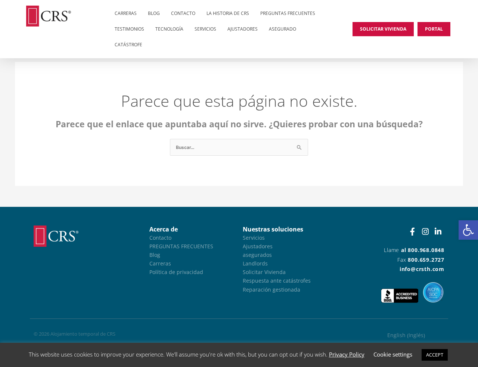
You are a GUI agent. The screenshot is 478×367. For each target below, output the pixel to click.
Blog (154, 13)
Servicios (205, 29)
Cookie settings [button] (392, 354)
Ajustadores (242, 29)
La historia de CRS (228, 13)
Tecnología (169, 29)
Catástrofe (128, 44)
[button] (468, 230)
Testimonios (129, 29)
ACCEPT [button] (434, 354)
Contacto (183, 13)
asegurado (282, 29)
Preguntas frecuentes (287, 13)
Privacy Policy (346, 354)
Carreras (126, 13)
